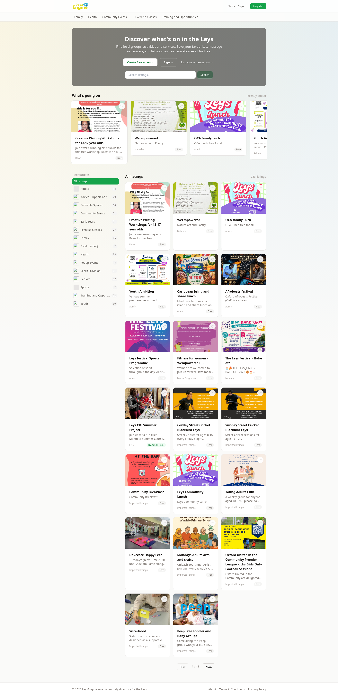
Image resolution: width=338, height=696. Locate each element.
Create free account (140, 62)
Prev (182, 666)
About (212, 689)
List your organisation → (197, 62)
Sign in (242, 6)
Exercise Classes (146, 17)
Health (92, 17)
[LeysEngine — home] (80, 6)
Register (258, 6)
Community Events (114, 17)
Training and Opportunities (180, 17)
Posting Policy (257, 689)
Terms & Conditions (232, 689)
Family (78, 17)
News (231, 6)
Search (204, 75)
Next (209, 666)
